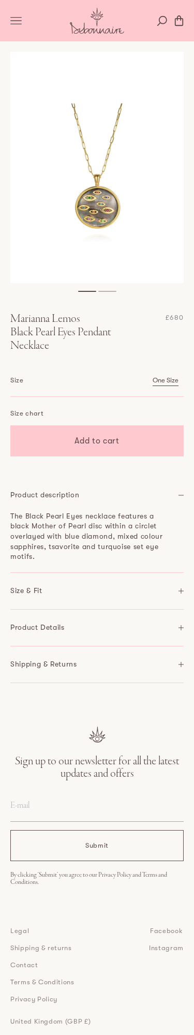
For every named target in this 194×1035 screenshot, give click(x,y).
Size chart (27, 413)
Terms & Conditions (42, 982)
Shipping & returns (41, 948)
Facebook (166, 931)
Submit (97, 845)
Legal (19, 931)
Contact (24, 965)
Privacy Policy (115, 875)
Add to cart (96, 441)
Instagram (166, 948)
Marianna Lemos (45, 319)
